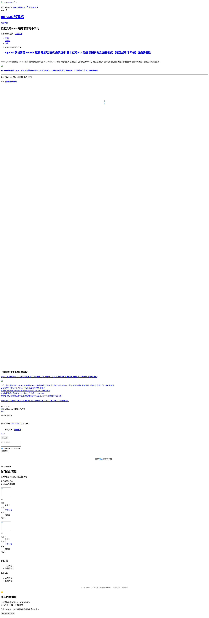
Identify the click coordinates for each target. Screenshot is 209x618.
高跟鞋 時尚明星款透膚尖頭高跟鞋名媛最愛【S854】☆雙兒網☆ (25, 391)
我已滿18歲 (5, 614)
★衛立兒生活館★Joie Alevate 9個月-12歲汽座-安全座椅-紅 (23, 388)
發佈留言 (4, 451)
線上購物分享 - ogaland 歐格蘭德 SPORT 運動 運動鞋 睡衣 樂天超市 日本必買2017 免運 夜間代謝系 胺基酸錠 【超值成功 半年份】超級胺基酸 (60, 385)
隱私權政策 (116, 587)
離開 (12, 614)
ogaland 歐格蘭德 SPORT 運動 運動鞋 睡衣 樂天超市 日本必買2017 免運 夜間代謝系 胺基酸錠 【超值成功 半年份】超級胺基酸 (78, 52)
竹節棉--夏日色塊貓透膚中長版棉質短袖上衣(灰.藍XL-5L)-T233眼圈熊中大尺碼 (31, 396)
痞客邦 (14, 424)
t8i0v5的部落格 (12, 17)
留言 (18, 424)
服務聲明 (125, 587)
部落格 (7, 41)
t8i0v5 (3, 411)
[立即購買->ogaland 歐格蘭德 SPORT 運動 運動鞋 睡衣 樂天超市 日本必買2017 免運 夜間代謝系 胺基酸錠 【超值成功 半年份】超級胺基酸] (2, 66)
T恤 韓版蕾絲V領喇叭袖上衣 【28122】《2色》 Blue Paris (22, 393)
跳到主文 (4, 23)
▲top (3, 433)
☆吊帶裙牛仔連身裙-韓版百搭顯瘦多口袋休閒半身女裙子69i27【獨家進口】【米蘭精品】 (35, 401)
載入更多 (4, 438)
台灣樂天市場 (11, 82)
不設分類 (18, 34)
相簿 (7, 38)
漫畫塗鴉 (17, 430)
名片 (7, 43)
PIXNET (88, 587)
